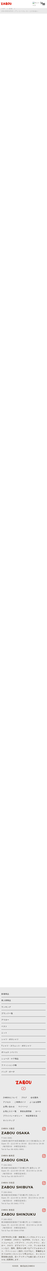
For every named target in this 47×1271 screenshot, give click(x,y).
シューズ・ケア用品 (10, 1059)
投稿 (11, 8)
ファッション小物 (9, 1065)
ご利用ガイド (20, 1102)
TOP (3, 8)
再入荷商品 (6, 1000)
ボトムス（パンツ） (10, 1052)
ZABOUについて (10, 1098)
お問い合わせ (9, 1107)
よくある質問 (35, 1102)
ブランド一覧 (7, 1013)
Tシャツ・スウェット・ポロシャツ (16, 1046)
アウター (5, 1020)
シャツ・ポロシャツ (10, 1039)
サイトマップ (9, 1120)
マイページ (23, 1107)
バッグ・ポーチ (8, 1072)
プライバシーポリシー (12, 1116)
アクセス (7, 1102)
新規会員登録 (26, 1111)
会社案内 (34, 1098)
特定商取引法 (31, 1116)
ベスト (4, 1026)
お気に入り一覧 (10, 1111)
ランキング (6, 1007)
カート (38, 1111)
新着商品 (5, 994)
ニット (4, 1033)
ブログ (24, 1098)
